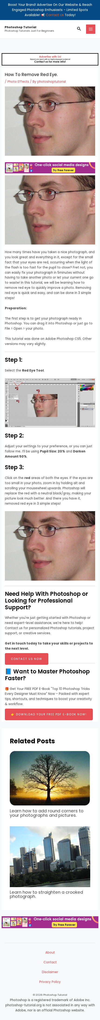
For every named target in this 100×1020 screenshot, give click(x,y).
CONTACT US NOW (26, 659)
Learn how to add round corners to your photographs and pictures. (46, 813)
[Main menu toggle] (91, 29)
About (50, 952)
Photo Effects (18, 81)
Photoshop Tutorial (20, 27)
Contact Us (55, 15)
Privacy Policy (50, 982)
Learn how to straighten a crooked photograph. (46, 894)
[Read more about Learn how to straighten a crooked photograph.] (50, 856)
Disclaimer (50, 972)
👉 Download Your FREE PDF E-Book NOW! (49, 714)
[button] (79, 29)
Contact (50, 962)
